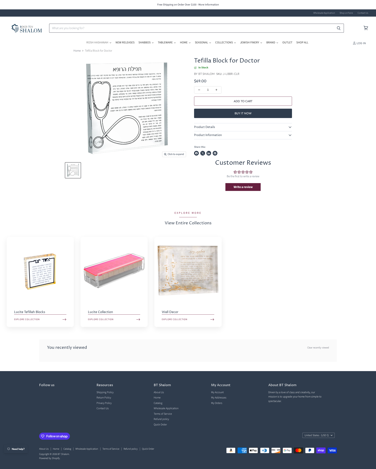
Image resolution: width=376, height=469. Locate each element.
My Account (217, 392)
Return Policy (104, 398)
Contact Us (363, 13)
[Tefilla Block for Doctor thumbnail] (73, 170)
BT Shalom (206, 74)
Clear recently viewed (318, 347)
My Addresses (218, 398)
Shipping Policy (105, 392)
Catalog (158, 403)
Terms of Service (163, 414)
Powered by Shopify (49, 458)
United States (317, 435)
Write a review (243, 187)
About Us (159, 392)
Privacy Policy (104, 403)
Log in (361, 43)
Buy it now (243, 113)
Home (77, 50)
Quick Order (160, 425)
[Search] (339, 28)
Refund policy (161, 419)
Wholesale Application (324, 13)
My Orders (216, 403)
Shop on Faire (346, 13)
